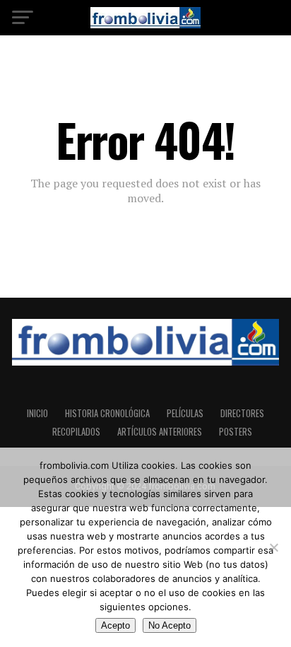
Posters (235, 431)
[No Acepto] (273, 547)
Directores (242, 413)
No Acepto (169, 625)
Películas (185, 413)
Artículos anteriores (159, 431)
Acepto (115, 625)
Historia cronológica (107, 413)
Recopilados (76, 431)
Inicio (37, 413)
